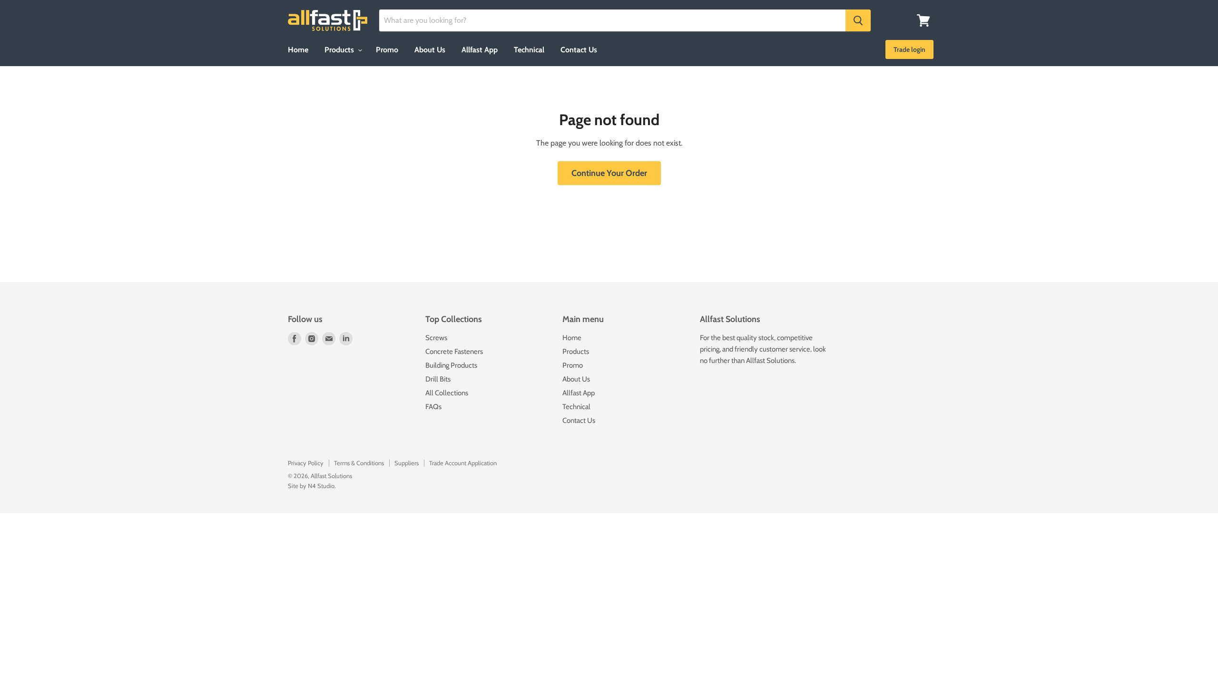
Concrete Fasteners (454, 351)
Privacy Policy (306, 463)
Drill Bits (438, 379)
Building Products (451, 365)
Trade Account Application (463, 463)
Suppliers (406, 463)
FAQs (433, 406)
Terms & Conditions (359, 463)
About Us (429, 49)
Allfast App (480, 49)
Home (298, 49)
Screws (436, 337)
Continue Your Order (609, 173)
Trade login (909, 49)
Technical (529, 49)
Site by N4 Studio (311, 485)
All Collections (446, 393)
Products (340, 49)
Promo (387, 49)
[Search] (858, 20)
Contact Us (578, 49)
